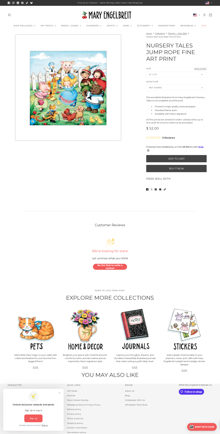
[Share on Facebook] (147, 189)
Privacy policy (74, 414)
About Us (129, 391)
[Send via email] (160, 189)
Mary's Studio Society (78, 400)
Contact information (77, 428)
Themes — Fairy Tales (177, 34)
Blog (127, 395)
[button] (165, 189)
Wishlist (71, 395)
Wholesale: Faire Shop (136, 405)
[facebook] (9, 3)
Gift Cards (72, 391)
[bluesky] (31, 3)
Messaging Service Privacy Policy (83, 405)
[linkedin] (18, 3)
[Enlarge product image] (68, 87)
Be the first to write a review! (110, 267)
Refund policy (74, 409)
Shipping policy (75, 423)
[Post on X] (151, 189)
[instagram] (13, 3)
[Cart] (210, 15)
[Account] (204, 15)
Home (149, 34)
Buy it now (176, 168)
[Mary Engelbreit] (110, 15)
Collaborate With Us (135, 400)
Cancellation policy (76, 432)
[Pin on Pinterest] (156, 189)
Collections (160, 34)
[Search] (9, 15)
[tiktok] (27, 3)
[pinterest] (22, 3)
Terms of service (75, 418)
